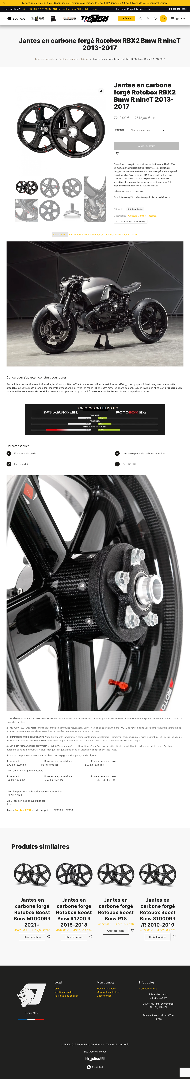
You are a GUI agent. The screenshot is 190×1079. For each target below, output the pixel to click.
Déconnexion (104, 995)
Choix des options (32, 937)
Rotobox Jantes (135, 209)
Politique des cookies (66, 995)
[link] (37, 18)
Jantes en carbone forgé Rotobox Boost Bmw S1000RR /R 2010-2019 (158, 912)
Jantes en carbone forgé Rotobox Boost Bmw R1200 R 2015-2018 (74, 912)
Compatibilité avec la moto (121, 234)
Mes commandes (106, 988)
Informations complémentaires (86, 234)
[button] (101, 91)
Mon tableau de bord (108, 992)
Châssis (83, 59)
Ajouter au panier (146, 146)
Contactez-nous (148, 988)
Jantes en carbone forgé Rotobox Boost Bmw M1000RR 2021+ (32, 912)
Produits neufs (67, 59)
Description (59, 234)
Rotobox (152, 215)
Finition (119, 129)
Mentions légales (63, 992)
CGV (57, 988)
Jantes (142, 215)
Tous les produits (44, 59)
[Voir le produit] (47, 860)
